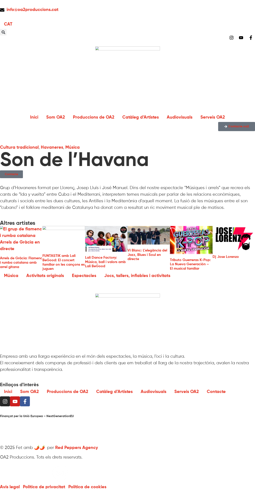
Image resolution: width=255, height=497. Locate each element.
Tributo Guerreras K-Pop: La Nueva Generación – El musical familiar (190, 264)
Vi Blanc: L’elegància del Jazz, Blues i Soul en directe (147, 255)
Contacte (216, 392)
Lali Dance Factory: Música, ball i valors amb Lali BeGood (105, 262)
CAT (8, 24)
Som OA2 (55, 117)
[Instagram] (5, 401)
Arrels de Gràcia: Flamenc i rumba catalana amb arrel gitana (21, 262)
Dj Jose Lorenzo (226, 257)
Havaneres (52, 147)
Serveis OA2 (212, 117)
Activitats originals (45, 276)
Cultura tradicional (19, 147)
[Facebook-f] (25, 401)
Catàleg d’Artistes (140, 117)
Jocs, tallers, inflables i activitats (137, 276)
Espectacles (84, 276)
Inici (34, 117)
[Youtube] (15, 401)
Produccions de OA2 (93, 117)
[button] (3, 32)
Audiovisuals (179, 117)
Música (72, 147)
